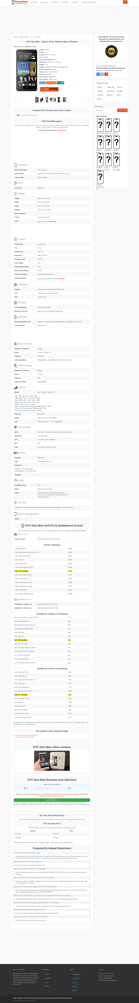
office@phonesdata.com (109, 980)
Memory (46, 125)
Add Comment (52, 800)
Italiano (53, 998)
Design (27, 125)
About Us (48, 974)
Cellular (77, 125)
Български (69, 998)
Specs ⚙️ (42, 83)
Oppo (99, 99)
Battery (38, 127)
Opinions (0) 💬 (51, 83)
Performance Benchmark (60, 127)
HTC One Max (42, 170)
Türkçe (49, 998)
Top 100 (74, 986)
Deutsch (34, 998)
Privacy (47, 986)
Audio (44, 127)
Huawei (100, 91)
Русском (44, 998)
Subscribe (122, 110)
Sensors (49, 127)
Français (39, 998)
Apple (99, 87)
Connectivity (85, 125)
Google (119, 91)
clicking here (61, 130)
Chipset (74, 982)
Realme (110, 95)
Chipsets (55, 2)
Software (53, 125)
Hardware (39, 125)
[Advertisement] (69, 20)
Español (29, 998)
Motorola (110, 91)
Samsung (110, 87)
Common (17, 125)
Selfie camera (70, 125)
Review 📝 (60, 83)
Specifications (76, 974)
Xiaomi (119, 87)
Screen (33, 125)
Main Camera (61, 125)
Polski (63, 998)
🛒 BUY (45, 89)
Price (22, 125)
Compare (44, 2)
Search (74, 990)
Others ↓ (75, 2)
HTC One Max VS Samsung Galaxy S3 (27, 735)
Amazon (53, 221)
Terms (47, 982)
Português (59, 998)
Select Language (17, 998)
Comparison (76, 978)
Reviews (65, 2)
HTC (45, 52)
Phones (34, 2)
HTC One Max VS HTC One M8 (25, 737)
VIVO (119, 95)
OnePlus (100, 95)
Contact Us (48, 978)
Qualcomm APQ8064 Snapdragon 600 (51, 289)
